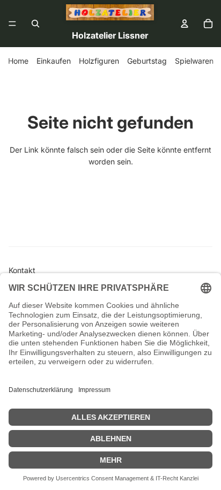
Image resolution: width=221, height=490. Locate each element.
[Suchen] (35, 23)
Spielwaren (194, 60)
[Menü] (12, 23)
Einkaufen (53, 60)
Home (18, 60)
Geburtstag (147, 60)
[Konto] (184, 23)
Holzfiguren (99, 60)
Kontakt (22, 270)
